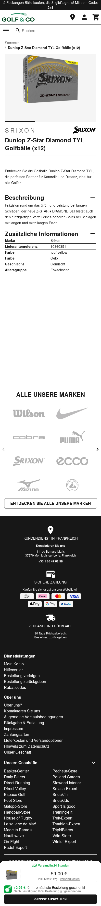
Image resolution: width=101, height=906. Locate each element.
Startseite (12, 42)
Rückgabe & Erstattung (24, 722)
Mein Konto (14, 664)
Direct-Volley (15, 788)
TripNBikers (62, 829)
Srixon (20, 130)
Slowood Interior (66, 782)
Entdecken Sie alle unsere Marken (50, 503)
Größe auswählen (50, 899)
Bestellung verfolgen (22, 675)
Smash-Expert (64, 788)
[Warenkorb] (96, 17)
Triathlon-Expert (66, 824)
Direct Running (17, 782)
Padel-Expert (15, 847)
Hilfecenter (13, 669)
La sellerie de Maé (20, 824)
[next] (97, 449)
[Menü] (6, 31)
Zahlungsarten (16, 734)
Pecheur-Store (64, 771)
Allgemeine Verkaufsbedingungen (33, 717)
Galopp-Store (15, 806)
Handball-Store (17, 812)
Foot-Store (13, 800)
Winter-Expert (64, 841)
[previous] (3, 449)
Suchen (28, 30)
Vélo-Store (61, 835)
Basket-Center (16, 771)
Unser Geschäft (17, 752)
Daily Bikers (14, 777)
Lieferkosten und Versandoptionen (33, 740)
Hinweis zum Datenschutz (26, 746)
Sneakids (60, 800)
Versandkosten (70, 879)
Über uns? (13, 705)
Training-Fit (62, 812)
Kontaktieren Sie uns (50, 545)
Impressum (13, 728)
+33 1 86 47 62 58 (50, 561)
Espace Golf (14, 794)
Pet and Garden (66, 777)
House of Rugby (18, 818)
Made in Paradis (18, 829)
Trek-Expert (62, 818)
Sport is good (64, 806)
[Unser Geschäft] (72, 17)
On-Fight (11, 841)
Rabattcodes (15, 687)
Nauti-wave (14, 835)
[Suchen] (18, 30)
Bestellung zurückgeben (50, 637)
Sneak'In (60, 794)
